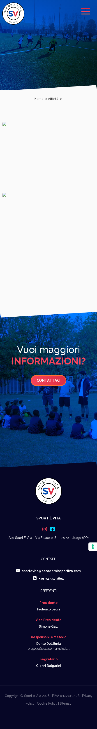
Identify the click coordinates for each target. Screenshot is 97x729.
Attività (55, 98)
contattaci (48, 380)
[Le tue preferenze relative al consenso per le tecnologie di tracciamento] (92, 546)
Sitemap (66, 703)
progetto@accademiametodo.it (48, 648)
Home (40, 98)
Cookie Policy (47, 703)
